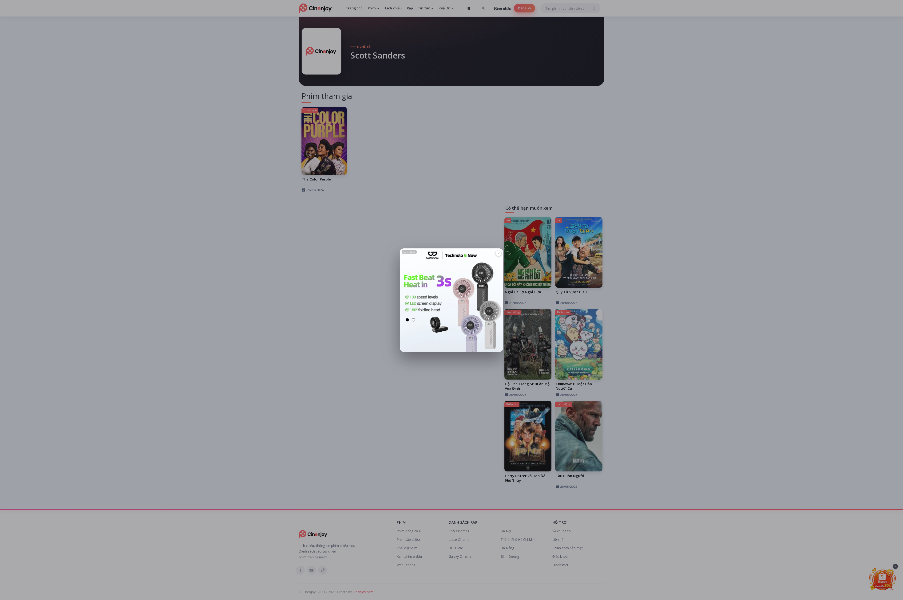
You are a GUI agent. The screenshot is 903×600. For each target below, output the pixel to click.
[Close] (498, 253)
